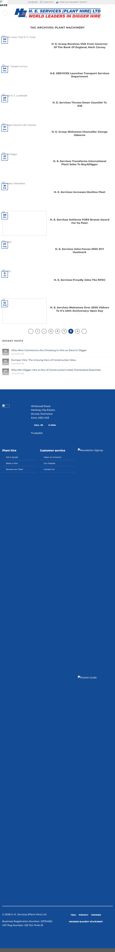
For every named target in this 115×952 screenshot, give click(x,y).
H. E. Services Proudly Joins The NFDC (79, 279)
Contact (49, 2)
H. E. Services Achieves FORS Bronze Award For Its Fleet (79, 221)
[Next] (84, 331)
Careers (33, 2)
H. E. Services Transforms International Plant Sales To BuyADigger (79, 163)
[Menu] (5, 13)
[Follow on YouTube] (101, 932)
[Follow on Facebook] (79, 932)
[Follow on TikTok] (87, 932)
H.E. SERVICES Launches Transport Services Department (79, 75)
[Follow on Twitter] (90, 932)
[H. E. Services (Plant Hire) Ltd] (58, 13)
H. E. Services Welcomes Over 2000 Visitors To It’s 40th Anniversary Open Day (79, 309)
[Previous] (30, 331)
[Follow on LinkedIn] (97, 932)
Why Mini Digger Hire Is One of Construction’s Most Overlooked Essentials (56, 370)
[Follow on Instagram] (83, 932)
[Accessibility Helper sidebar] (3, 3)
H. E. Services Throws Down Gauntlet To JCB (80, 104)
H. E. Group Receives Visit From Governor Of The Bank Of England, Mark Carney (80, 45)
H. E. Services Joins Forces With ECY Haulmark (79, 251)
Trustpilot (37, 433)
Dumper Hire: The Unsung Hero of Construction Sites (43, 360)
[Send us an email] (94, 932)
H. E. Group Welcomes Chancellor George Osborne (80, 133)
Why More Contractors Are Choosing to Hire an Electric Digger (49, 350)
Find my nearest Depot (73, 2)
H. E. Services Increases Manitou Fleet (79, 192)
